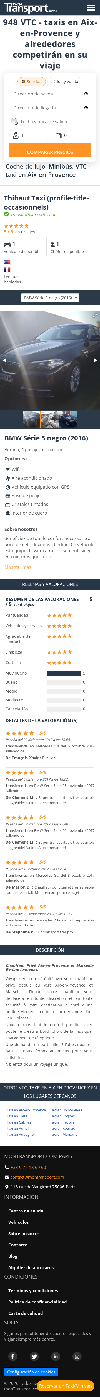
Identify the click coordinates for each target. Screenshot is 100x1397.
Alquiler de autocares (31, 1267)
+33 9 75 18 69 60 (28, 1167)
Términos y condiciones (33, 1290)
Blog (12, 1256)
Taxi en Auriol (17, 1128)
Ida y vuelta (67, 81)
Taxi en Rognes (62, 1116)
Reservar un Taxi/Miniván (65, 1386)
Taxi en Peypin (62, 1122)
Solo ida (34, 81)
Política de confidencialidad (37, 1302)
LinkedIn (55, 1356)
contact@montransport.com (37, 1177)
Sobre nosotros (23, 1233)
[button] (95, 315)
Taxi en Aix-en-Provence (26, 1109)
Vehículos (18, 1222)
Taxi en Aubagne (20, 1134)
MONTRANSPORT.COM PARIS (38, 1156)
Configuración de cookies (31, 1372)
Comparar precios (50, 152)
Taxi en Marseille (63, 1134)
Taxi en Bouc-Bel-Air (66, 1109)
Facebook (13, 1356)
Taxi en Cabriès (18, 1122)
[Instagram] (77, 1356)
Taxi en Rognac (62, 1128)
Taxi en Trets (16, 1116)
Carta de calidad (25, 1313)
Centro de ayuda (25, 1210)
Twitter (34, 1356)
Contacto (18, 1245)
